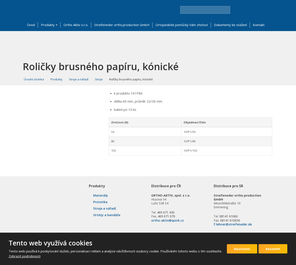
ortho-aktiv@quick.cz (167, 220)
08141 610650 (230, 220)
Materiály (100, 195)
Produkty (48, 25)
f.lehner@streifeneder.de (233, 224)
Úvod (31, 25)
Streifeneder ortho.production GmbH (122, 25)
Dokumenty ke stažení (230, 25)
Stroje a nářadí (104, 208)
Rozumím (273, 249)
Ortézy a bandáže (106, 215)
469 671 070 (166, 216)
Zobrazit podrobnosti (25, 256)
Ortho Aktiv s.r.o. (75, 25)
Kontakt (259, 25)
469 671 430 (165, 212)
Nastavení (242, 249)
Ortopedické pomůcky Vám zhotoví (182, 25)
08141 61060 (229, 216)
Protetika (100, 202)
